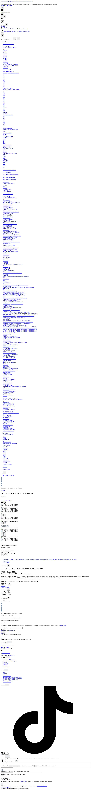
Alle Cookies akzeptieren (23, 788)
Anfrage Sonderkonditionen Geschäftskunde (12, 678)
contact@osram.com (5, 587)
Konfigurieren (14, 788)
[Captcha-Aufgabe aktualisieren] (2, 770)
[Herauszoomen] (2, 526)
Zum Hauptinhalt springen (6, 1)
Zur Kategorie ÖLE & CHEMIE (10, 443)
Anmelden (3, 5)
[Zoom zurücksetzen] (4, 526)
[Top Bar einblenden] (2, 33)
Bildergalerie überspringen (6, 500)
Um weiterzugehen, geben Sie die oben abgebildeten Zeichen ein (15, 771)
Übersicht (3, 28)
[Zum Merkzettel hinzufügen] (3, 502)
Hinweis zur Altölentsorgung (9, 659)
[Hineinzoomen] (7, 526)
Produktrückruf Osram (8, 680)
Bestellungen (20, 28)
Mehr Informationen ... (42, 786)
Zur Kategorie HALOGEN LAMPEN (11, 89)
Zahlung (5, 673)
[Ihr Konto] (2, 21)
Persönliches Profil (9, 28)
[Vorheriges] (2, 515)
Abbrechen (3, 633)
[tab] (39, 559)
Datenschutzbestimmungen (14, 765)
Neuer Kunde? (63, 625)
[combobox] (7, 39)
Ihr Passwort (4, 629)
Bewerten (3, 490)
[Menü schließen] (6, 24)
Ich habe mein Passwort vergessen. (8, 630)
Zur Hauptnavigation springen (26, 1)
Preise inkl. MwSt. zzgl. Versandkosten (8, 545)
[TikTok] (43, 753)
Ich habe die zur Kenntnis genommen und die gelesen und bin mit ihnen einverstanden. (29, 765)
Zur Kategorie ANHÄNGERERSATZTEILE (13, 399)
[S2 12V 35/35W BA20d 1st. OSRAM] (9, 504)
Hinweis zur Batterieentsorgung (10, 661)
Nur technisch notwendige (6, 788)
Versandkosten (23, 781)
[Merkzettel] (2, 19)
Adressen (15, 28)
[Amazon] (8, 753)
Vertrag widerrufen (7, 682)
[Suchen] (3, 16)
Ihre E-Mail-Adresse (5, 627)
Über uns (5, 665)
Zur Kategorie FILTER (8, 434)
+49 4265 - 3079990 (5, 647)
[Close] (2, 36)
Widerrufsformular (7, 676)
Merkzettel (25, 28)
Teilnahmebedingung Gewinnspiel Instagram (12, 677)
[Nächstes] (4, 515)
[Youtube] (1, 753)
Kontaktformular (11, 655)
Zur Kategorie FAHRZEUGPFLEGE (11, 413)
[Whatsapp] (5, 753)
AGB (4, 672)
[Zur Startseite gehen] (5, 12)
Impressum (5, 664)
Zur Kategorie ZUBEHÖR (9, 183)
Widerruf (5, 674)
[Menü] (2, 10)
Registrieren (9, 5)
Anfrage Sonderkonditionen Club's (10, 679)
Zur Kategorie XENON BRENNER (11, 73)
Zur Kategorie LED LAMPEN (9, 47)
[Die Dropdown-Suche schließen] (18, 38)
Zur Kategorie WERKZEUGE (9, 197)
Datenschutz (5, 663)
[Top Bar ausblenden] (2, 7)
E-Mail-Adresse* (4, 759)
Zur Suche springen (16, 1)
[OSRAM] (45, 497)
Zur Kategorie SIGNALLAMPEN (10, 129)
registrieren (5, 27)
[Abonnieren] (17, 761)
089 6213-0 (3, 586)
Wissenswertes (6, 666)
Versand (5, 662)
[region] (45, 521)
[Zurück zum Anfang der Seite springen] (2, 784)
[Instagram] (3, 753)
